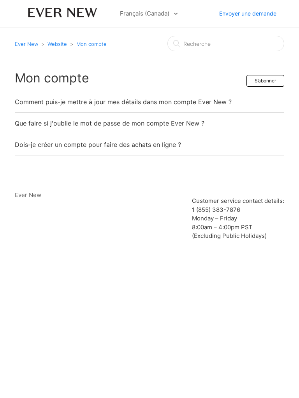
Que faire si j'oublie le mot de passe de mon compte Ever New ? (109, 123)
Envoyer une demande (247, 13)
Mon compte (91, 44)
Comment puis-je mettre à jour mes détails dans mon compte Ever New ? (123, 102)
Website (57, 44)
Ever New (27, 44)
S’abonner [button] (265, 81)
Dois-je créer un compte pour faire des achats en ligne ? (98, 144)
